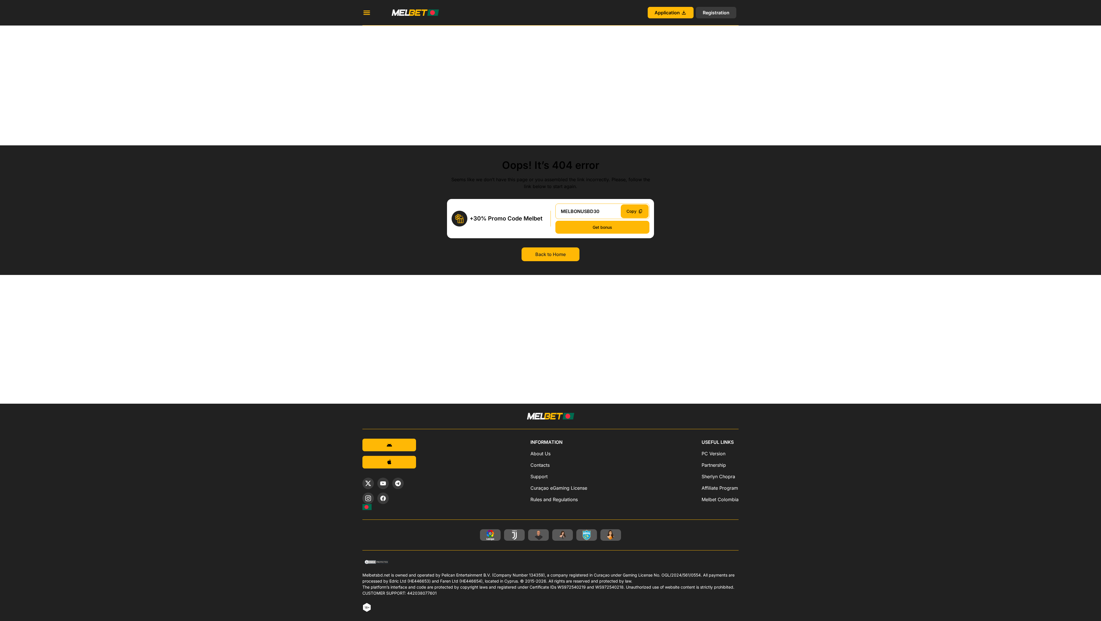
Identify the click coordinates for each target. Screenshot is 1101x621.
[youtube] (383, 483)
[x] (368, 483)
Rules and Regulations (554, 499)
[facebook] (383, 498)
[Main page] (408, 12)
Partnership (714, 465)
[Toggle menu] (366, 12)
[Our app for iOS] (389, 462)
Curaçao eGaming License (558, 488)
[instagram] (368, 498)
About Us (540, 453)
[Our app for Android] (389, 445)
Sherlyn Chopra (718, 476)
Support (539, 476)
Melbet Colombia (720, 499)
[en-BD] (367, 507)
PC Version (713, 453)
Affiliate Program (720, 488)
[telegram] (398, 483)
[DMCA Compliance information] (376, 562)
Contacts (540, 465)
